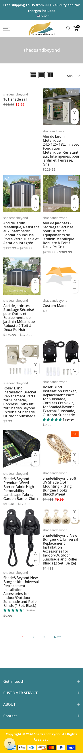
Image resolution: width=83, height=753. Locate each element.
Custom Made (54, 305)
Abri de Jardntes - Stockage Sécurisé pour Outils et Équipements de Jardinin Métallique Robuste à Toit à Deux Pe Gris (58, 235)
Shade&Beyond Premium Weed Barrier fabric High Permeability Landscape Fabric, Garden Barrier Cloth (20, 488)
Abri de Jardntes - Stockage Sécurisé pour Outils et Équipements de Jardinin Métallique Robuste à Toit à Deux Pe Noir (19, 317)
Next (57, 637)
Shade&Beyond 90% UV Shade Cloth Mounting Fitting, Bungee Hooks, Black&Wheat (60, 486)
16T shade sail (15, 99)
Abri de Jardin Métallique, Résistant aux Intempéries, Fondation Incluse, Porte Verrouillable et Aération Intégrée (21, 233)
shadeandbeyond (15, 94)
